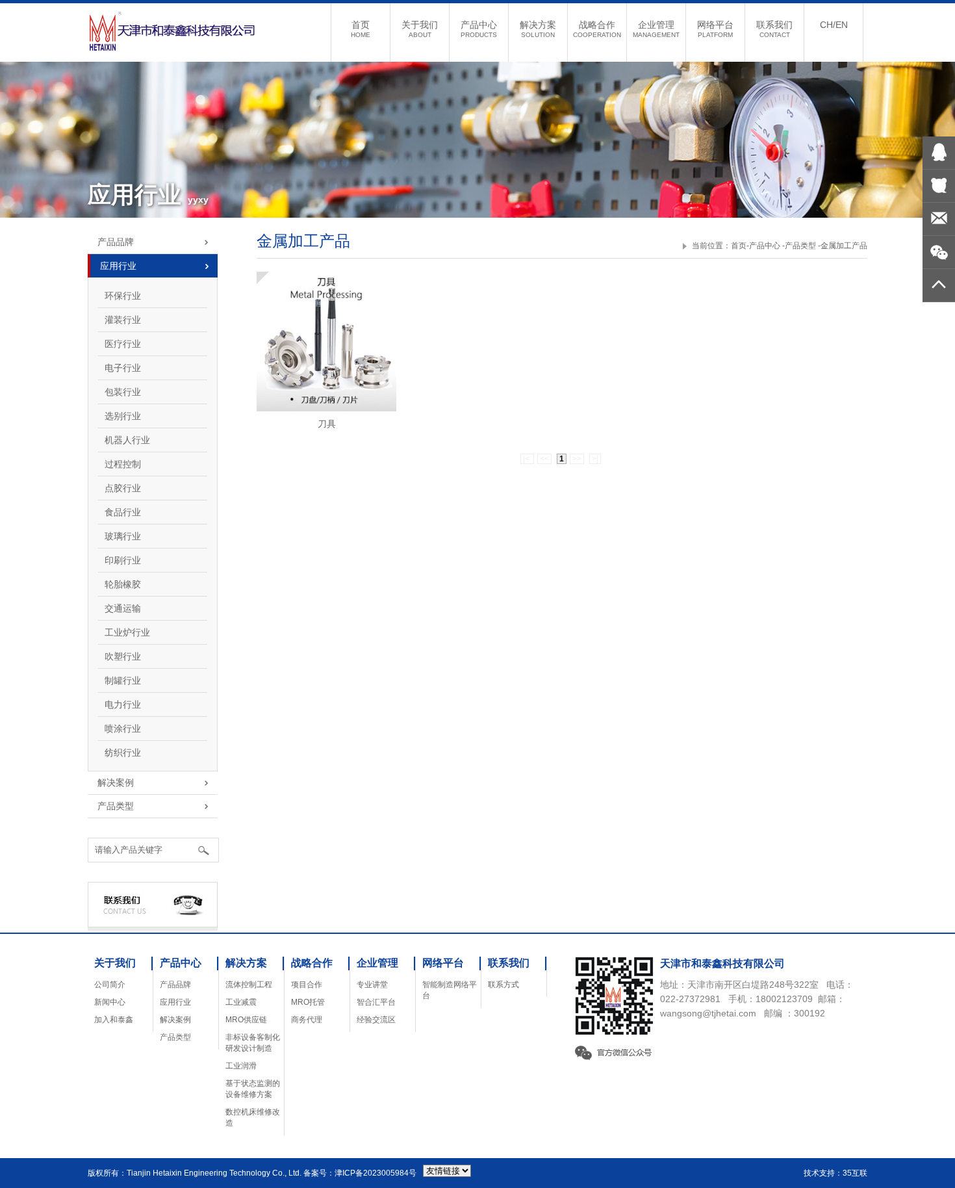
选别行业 (123, 416)
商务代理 (306, 1019)
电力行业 (123, 704)
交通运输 (123, 608)
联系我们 (774, 28)
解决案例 (175, 1019)
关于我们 (419, 28)
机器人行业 (127, 440)
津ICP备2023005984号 (375, 1173)
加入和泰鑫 (113, 1019)
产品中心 (479, 28)
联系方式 (503, 984)
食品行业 (123, 512)
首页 (360, 28)
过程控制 (123, 464)
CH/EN (834, 24)
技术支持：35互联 (835, 1173)
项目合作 (306, 984)
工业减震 (241, 1002)
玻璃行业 (123, 536)
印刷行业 (123, 560)
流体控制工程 (248, 984)
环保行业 (123, 296)
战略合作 (597, 28)
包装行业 (123, 392)
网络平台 (715, 28)
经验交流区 (376, 1019)
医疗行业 (123, 344)
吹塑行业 (123, 656)
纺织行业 (123, 752)
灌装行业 (123, 320)
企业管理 (656, 28)
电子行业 (123, 368)
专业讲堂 (372, 984)
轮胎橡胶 (123, 584)
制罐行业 (123, 680)
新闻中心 (109, 1002)
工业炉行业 (127, 632)
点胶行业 (123, 488)
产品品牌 (175, 984)
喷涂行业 (123, 728)
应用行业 (175, 1002)
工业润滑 (241, 1065)
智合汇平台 (376, 1002)
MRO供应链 (246, 1019)
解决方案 (538, 28)
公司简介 (109, 984)
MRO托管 (308, 1002)
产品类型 (175, 1037)
